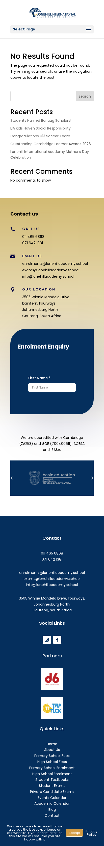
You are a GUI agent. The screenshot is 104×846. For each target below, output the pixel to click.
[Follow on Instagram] (46, 640)
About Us (52, 749)
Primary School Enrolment (52, 767)
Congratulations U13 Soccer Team (40, 136)
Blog (52, 809)
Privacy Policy (91, 833)
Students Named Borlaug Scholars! (40, 120)
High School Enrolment (52, 773)
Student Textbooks (52, 779)
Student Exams (52, 785)
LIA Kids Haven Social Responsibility (40, 128)
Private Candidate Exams (52, 791)
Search (85, 96)
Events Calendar (52, 797)
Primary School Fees (52, 755)
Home (52, 743)
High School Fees (52, 761)
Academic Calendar (52, 803)
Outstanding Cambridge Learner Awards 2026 (50, 143)
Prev (12, 478)
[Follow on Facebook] (57, 640)
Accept (74, 832)
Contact (52, 815)
